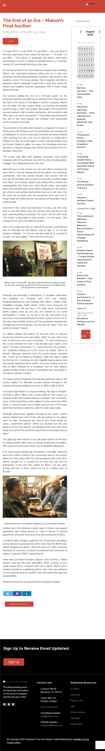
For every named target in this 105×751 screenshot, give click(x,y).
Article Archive (77, 712)
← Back (10, 41)
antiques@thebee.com (52, 725)
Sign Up (13, 662)
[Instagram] (14, 705)
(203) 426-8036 (49, 707)
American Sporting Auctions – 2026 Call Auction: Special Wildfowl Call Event (85, 116)
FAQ (72, 706)
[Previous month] (80, 31)
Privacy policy (14, 742)
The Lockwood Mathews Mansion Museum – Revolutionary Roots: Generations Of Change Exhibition (85, 228)
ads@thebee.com (49, 716)
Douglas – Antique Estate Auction (85, 200)
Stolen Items (76, 724)
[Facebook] (5, 705)
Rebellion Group (81, 739)
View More (85, 334)
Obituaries (75, 718)
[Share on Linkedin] (26, 593)
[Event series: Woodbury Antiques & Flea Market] (85, 315)
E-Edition (74, 688)
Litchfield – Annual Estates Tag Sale (85, 185)
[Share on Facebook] (17, 593)
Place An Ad (76, 700)
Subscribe (75, 694)
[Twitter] (9, 705)
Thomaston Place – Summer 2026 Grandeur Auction (84, 141)
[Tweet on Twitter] (7, 593)
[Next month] (99, 31)
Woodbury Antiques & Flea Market (85, 321)
